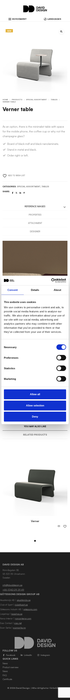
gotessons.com (30, 609)
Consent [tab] (12, 289)
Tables (54, 99)
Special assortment (36, 99)
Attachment (35, 223)
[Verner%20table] (13, 192)
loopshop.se (16, 614)
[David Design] (35, 10)
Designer (35, 231)
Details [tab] (35, 289)
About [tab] (57, 289)
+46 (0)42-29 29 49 (13, 589)
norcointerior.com (23, 618)
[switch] (61, 357)
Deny (35, 416)
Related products (35, 434)
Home (5, 99)
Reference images (35, 206)
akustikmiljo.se (23, 600)
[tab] (35, 206)
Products (17, 99)
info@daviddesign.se (12, 585)
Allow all (35, 394)
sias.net (18, 623)
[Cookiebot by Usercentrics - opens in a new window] (51, 280)
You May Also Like (35, 426)
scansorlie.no (19, 627)
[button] (61, 31)
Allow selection (35, 405)
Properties (35, 214)
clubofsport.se (21, 604)
